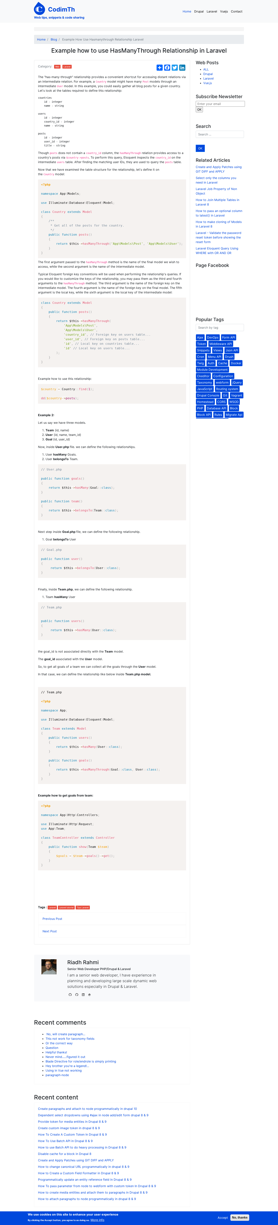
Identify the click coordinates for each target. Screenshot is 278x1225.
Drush (229, 357)
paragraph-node (57, 1075)
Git (225, 395)
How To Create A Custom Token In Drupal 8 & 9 (72, 1134)
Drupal (199, 11)
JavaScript (204, 389)
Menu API (214, 357)
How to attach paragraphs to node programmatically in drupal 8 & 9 (87, 1199)
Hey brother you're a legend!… (67, 1066)
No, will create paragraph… (65, 1034)
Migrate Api (234, 415)
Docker (236, 363)
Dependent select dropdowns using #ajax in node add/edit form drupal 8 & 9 (93, 1115)
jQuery (237, 382)
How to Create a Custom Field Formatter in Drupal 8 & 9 (78, 1173)
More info (97, 1220)
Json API (232, 350)
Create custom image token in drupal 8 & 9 (69, 1128)
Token (201, 344)
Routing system (227, 389)
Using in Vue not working (64, 1070)
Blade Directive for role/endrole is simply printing (81, 1061)
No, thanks (240, 1217)
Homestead (205, 402)
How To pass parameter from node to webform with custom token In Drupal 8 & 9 (97, 1186)
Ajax (200, 337)
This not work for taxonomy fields (70, 1039)
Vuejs (224, 11)
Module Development (212, 369)
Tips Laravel (83, 907)
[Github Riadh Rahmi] (76, 995)
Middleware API (221, 344)
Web (57, 66)
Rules (218, 415)
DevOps (212, 337)
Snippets (203, 350)
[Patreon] (89, 995)
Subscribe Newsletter (219, 96)
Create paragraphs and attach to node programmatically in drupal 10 (87, 1109)
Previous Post (52, 919)
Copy (181, 182)
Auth (211, 363)
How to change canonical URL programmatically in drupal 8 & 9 (83, 1167)
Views (217, 350)
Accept (223, 1218)
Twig (200, 363)
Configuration (223, 376)
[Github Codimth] (70, 995)
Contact (236, 11)
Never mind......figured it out (65, 1057)
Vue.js (207, 83)
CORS (221, 402)
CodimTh (61, 9)
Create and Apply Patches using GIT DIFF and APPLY (76, 1160)
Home (187, 11)
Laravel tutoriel (66, 907)
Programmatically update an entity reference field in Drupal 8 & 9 (85, 1179)
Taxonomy (204, 382)
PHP (200, 408)
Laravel (212, 11)
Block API (204, 415)
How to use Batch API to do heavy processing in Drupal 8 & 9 (82, 1147)
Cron (200, 357)
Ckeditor (203, 376)
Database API (216, 408)
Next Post (50, 931)
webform (222, 382)
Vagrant (236, 395)
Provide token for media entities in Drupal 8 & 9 (72, 1121)
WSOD (234, 402)
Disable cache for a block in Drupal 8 (64, 1154)
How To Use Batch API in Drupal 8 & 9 (65, 1141)
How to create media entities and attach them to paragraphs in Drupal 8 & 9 (93, 1192)
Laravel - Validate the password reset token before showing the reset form (218, 237)
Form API (228, 337)
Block (234, 408)
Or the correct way (59, 1043)
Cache (222, 363)
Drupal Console (208, 395)
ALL (206, 69)
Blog (54, 39)
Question (52, 1048)
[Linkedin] (83, 995)
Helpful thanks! (56, 1052)
